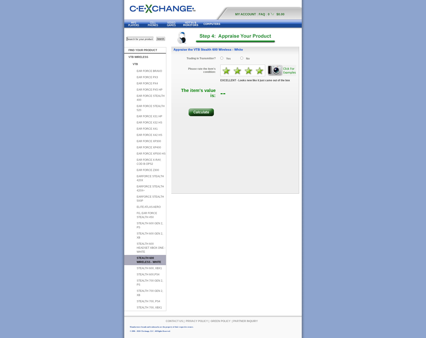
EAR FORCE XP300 (149, 141)
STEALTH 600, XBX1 (149, 268)
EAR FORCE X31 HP (149, 116)
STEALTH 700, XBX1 (149, 307)
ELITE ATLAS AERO (149, 207)
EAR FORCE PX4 (147, 83)
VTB (135, 64)
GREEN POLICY (221, 321)
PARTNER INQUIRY (245, 321)
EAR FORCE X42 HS (149, 135)
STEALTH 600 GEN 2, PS (150, 225)
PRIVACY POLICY (197, 321)
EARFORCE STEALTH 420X (150, 178)
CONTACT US (174, 321)
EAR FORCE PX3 (147, 77)
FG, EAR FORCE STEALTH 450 (147, 215)
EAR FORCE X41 (147, 128)
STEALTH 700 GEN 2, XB (150, 292)
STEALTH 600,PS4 (148, 274)
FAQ (262, 14)
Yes (228, 58)
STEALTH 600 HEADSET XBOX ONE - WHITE (151, 247)
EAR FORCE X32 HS (149, 122)
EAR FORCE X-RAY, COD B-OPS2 (149, 161)
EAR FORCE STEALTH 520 (151, 108)
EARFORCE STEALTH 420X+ (150, 188)
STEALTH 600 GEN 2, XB (150, 235)
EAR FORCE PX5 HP (149, 89)
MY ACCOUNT (245, 14)
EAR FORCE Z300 (148, 170)
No (248, 58)
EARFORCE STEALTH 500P (150, 198)
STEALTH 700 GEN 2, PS (150, 282)
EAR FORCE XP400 (149, 147)
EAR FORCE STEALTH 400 (151, 97)
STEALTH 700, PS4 (148, 301)
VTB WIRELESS (138, 57)
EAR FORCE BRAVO (149, 71)
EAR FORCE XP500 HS (151, 153)
